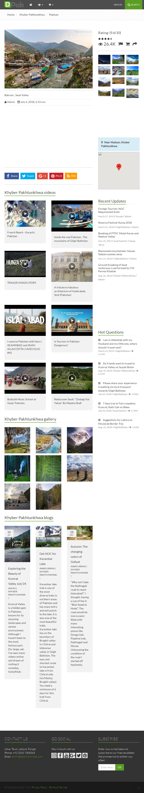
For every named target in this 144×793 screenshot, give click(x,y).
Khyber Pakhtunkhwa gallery (30, 418)
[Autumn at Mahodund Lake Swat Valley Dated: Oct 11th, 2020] (49, 440)
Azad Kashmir (121, 241)
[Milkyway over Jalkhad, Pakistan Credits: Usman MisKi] (104, 59)
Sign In (118, 4)
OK (120, 767)
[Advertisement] (48, 137)
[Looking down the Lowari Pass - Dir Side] (104, 82)
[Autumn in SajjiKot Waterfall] (49, 496)
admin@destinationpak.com (27, 756)
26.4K (109, 44)
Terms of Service (58, 787)
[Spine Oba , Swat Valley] (132, 93)
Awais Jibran (47, 568)
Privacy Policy (39, 787)
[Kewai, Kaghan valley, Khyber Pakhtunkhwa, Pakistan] (104, 93)
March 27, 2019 (106, 216)
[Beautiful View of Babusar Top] (80, 468)
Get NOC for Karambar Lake (48, 558)
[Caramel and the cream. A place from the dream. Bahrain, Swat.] (118, 70)
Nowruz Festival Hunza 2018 (115, 222)
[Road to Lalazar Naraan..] (132, 70)
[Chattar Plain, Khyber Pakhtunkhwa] (118, 59)
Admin (12, 588)
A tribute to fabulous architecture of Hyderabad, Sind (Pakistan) (70, 291)
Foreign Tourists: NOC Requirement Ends (111, 210)
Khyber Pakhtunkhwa (32, 14)
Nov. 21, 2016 (105, 258)
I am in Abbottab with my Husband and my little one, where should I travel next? (117, 343)
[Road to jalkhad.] (132, 82)
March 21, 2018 (106, 227)
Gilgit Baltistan (123, 227)
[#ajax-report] (120, 44)
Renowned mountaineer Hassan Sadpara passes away (116, 252)
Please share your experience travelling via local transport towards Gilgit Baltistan (117, 386)
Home (10, 14)
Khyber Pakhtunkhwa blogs (28, 517)
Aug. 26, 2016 (105, 275)
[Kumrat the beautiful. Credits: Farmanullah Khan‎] (17, 468)
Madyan (53, 14)
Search (135, 4)
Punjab (119, 216)
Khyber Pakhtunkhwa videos (30, 192)
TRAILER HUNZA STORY (21, 282)
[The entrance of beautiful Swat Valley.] (17, 496)
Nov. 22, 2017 (105, 241)
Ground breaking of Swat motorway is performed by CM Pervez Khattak (116, 268)
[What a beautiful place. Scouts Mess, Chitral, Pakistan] (17, 440)
